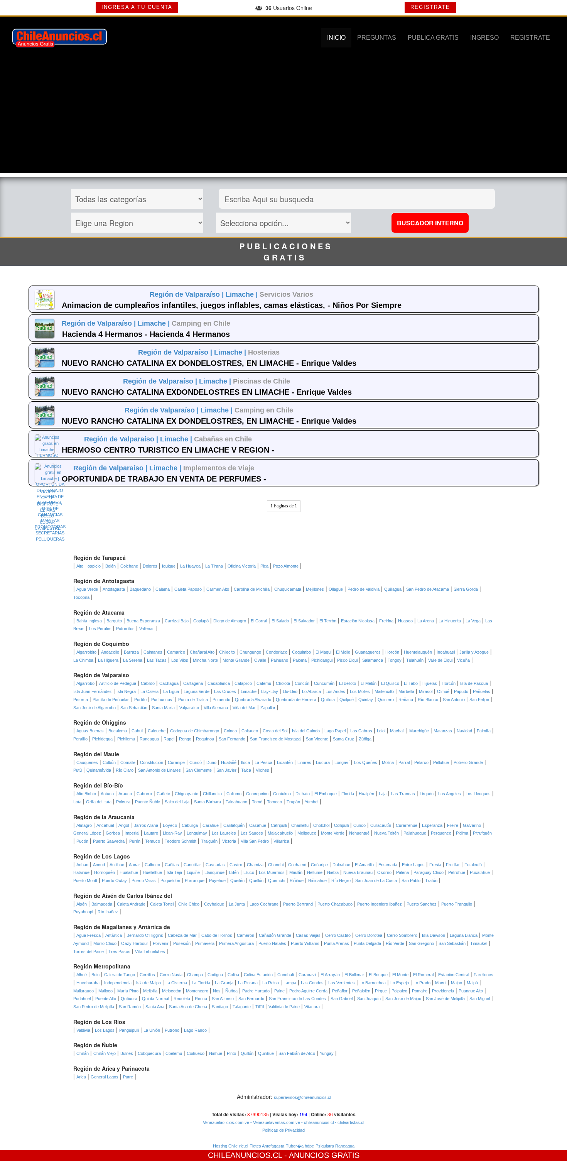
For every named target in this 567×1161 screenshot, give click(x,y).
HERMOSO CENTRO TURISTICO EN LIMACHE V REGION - (168, 450)
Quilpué (346, 699)
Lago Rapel (335, 730)
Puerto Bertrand (298, 904)
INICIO (336, 37)
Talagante (242, 1006)
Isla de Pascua (474, 683)
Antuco (107, 793)
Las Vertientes (341, 982)
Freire (452, 825)
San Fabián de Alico (296, 1053)
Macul (440, 982)
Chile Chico (188, 904)
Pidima (462, 833)
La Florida (201, 982)
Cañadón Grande (275, 935)
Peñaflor (340, 991)
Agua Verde (87, 589)
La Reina (270, 982)
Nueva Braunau (358, 872)
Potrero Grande (468, 762)
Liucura (323, 762)
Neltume (314, 872)
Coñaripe (319, 864)
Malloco (105, 991)
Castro (236, 864)
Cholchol (321, 825)
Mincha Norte (205, 660)
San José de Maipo (403, 998)
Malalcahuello (280, 833)
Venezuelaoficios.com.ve (226, 1122)
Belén (110, 566)
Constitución (151, 762)
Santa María (163, 707)
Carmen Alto (217, 589)
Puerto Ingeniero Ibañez (379, 904)
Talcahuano (236, 801)
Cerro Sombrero (402, 935)
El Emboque (325, 793)
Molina (388, 762)
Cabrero (144, 793)
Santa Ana (154, 1006)
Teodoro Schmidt (180, 841)
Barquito (114, 621)
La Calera (149, 691)
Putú (77, 770)
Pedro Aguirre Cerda (308, 991)
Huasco (405, 621)
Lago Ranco (195, 1030)
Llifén (234, 872)
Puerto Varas (144, 880)
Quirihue (266, 1053)
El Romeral (423, 974)
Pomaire (419, 991)
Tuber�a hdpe (300, 1146)
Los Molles (360, 691)
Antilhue (117, 864)
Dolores (150, 566)
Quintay (365, 699)
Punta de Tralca (193, 699)
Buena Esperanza (143, 621)
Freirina (386, 621)
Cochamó (297, 864)
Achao (82, 864)
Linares (304, 762)
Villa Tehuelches (150, 951)
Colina (233, 974)
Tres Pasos (119, 951)
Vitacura (312, 1006)
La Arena (425, 621)
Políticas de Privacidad (283, 1130)
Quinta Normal (155, 998)
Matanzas (443, 730)
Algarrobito (86, 652)
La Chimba (83, 660)
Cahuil (137, 730)
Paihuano (279, 660)
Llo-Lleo (290, 691)
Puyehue (217, 880)
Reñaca (405, 699)
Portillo (140, 699)
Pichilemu (126, 739)
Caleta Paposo (188, 589)
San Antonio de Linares (159, 770)
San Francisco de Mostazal (275, 739)
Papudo (461, 691)
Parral (404, 762)
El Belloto (347, 683)
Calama (162, 589)
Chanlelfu (300, 825)
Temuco (152, 841)
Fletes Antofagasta (267, 1146)
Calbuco (152, 864)
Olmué (443, 691)
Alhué (81, 974)
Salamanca (372, 660)
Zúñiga (365, 739)
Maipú (472, 982)
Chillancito (212, 793)
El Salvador (304, 621)
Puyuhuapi (83, 911)
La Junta (237, 904)
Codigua (215, 974)
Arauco (125, 793)
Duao (211, 762)
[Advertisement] (283, 119)
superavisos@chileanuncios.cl (302, 1097)
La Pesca (263, 762)
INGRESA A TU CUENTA (136, 7)
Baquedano (140, 589)
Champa (195, 974)
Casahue (257, 825)
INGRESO (484, 37)
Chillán (82, 1053)
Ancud (99, 864)
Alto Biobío (86, 793)
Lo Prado (421, 982)
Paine (279, 991)
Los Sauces (252, 833)
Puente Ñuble (147, 801)
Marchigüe (419, 730)
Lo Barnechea (372, 982)
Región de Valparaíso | (188, 294)
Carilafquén (234, 825)
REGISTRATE (430, 7)
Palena (402, 872)
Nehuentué (359, 833)
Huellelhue (152, 872)
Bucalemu (117, 730)
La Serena (132, 660)
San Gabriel (342, 998)
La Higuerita (450, 621)
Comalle (127, 762)
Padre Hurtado (256, 991)
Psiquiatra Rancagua (335, 1146)
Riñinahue (317, 880)
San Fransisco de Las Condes (297, 998)
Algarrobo (85, 683)
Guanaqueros (368, 652)
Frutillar (453, 864)
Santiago (220, 1006)
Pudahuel (82, 998)
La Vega (473, 621)
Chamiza (255, 864)
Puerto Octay (114, 880)
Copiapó (201, 621)
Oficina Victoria (242, 566)
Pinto (231, 1053)
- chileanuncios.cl (317, 1122)
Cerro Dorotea (368, 935)
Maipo (456, 982)
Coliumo (233, 793)
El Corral (259, 621)
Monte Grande (236, 660)
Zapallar (267, 707)
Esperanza (432, 825)
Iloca (245, 762)
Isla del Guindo (306, 730)
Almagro (84, 825)
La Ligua (171, 691)
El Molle (343, 652)
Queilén (237, 880)
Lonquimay (197, 833)
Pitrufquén (482, 833)
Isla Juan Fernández (92, 691)
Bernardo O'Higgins (145, 935)
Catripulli (279, 825)
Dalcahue (341, 864)
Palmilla (484, 730)
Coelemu (173, 1053)
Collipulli (341, 825)
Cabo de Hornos (216, 935)
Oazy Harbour (134, 943)
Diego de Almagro (229, 621)
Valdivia (83, 1030)
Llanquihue (214, 872)
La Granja (224, 982)
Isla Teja (174, 872)
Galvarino (472, 825)
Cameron (245, 935)
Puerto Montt (85, 880)
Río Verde (395, 943)
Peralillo (80, 739)
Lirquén (427, 793)
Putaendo (221, 699)
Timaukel (478, 943)
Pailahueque (414, 833)
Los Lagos (105, 1030)
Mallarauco (83, 991)
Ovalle (260, 660)
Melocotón (171, 991)
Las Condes (312, 982)
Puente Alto (105, 998)
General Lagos (104, 1077)
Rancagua (149, 739)
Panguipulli (129, 1030)
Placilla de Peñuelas (111, 699)
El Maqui (323, 652)
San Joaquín (369, 998)
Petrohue (456, 872)
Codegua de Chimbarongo (194, 730)
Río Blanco (428, 699)
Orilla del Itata (98, 801)
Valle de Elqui (440, 660)
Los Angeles (449, 793)
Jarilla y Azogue (474, 652)
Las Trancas (403, 793)
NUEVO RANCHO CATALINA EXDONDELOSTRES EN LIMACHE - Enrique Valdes (207, 392)
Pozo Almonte (286, 566)
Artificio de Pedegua (117, 683)
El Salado (280, 621)
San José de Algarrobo (94, 707)
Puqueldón (170, 880)
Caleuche (156, 730)
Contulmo (282, 793)
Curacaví (307, 974)
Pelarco (421, 762)
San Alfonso (223, 998)
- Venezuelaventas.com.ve (274, 1122)
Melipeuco (306, 833)
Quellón (256, 880)
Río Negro (341, 880)
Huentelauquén (418, 652)
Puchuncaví (162, 699)
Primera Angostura (236, 943)
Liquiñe (193, 872)
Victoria (229, 841)
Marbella (406, 691)
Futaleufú (473, 864)
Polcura (123, 801)
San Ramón (130, 1006)
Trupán (293, 801)
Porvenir (161, 943)
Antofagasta (114, 589)
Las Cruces (225, 691)
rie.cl (243, 1146)
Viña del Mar (244, 707)
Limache (248, 691)
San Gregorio (421, 943)
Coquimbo (301, 652)
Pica (264, 566)
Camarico (176, 652)
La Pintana (248, 982)
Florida (347, 793)
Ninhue (215, 1053)
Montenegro (197, 991)
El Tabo (411, 683)
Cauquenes (87, 762)
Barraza (131, 652)
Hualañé (228, 762)
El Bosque (378, 974)
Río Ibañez (108, 911)
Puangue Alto (471, 991)
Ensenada (387, 864)
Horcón (392, 652)
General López (87, 833)
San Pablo (411, 880)
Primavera (204, 943)
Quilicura (129, 998)
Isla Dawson (433, 935)
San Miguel (479, 998)
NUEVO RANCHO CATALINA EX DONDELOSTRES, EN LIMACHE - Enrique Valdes (209, 363)
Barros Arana (145, 825)
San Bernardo (251, 998)
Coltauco (249, 730)
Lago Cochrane (264, 904)
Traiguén (209, 841)
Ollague (336, 589)
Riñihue (297, 880)
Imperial (132, 833)
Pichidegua (102, 739)
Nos (217, 991)
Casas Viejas (308, 935)
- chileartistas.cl (349, 1122)
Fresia (435, 864)
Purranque (194, 880)
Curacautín (380, 825)
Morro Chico (104, 943)
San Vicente (317, 739)
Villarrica (281, 841)
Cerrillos (147, 974)
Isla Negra (126, 691)
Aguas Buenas (90, 730)
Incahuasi (446, 652)
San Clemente (199, 770)
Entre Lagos (413, 864)
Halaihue (81, 872)
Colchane (129, 566)
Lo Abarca (311, 691)
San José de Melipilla (445, 998)
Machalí (397, 730)
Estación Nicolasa (358, 621)
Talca (246, 770)
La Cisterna (176, 982)
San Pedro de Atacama (427, 589)
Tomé (257, 801)
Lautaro (151, 833)
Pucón (82, 841)
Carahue (210, 825)
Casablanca (219, 683)
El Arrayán (330, 974)
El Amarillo (364, 864)
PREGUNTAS (376, 37)
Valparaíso (189, 707)
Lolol (381, 730)
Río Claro (124, 770)
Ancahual (105, 825)
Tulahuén (415, 660)
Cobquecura (149, 1053)
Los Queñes (365, 762)
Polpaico (399, 991)
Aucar (134, 864)
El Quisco (390, 683)
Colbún (109, 762)
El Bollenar (354, 974)
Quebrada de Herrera (296, 699)
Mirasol (425, 691)
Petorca (80, 699)
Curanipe (176, 762)
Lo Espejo (399, 982)
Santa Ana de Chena (188, 1006)
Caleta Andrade (131, 904)
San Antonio (454, 699)
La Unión (151, 1030)
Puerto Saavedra (109, 841)
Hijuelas (429, 683)
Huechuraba (88, 982)
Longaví (341, 762)
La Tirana (214, 566)
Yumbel (311, 801)
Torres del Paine (88, 951)
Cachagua (169, 683)
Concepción (257, 793)
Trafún (431, 880)
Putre (128, 1077)
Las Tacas (157, 660)
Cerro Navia (171, 974)
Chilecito (227, 652)
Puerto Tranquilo (456, 904)
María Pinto (127, 991)
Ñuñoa (231, 991)
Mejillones (315, 589)
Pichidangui (321, 660)
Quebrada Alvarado (253, 699)
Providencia (443, 991)
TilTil (259, 1006)
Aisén (81, 904)
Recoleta (182, 998)
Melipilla (150, 991)
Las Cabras (361, 730)
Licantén (285, 762)
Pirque (381, 991)
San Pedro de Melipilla (93, 1006)
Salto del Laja (177, 801)
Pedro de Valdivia (364, 589)
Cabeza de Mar (182, 935)
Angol (123, 825)
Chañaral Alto (202, 652)
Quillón (247, 1053)
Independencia (118, 982)
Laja (382, 793)
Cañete (163, 793)
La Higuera (108, 660)
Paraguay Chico (428, 872)
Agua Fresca (88, 935)
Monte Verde (332, 833)
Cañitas (172, 864)
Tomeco (274, 801)
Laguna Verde (196, 691)
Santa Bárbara (207, 801)
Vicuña (463, 660)
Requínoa (205, 739)
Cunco (359, 825)
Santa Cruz (343, 739)
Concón (302, 683)
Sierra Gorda (466, 589)
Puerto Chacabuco (335, 904)
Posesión (182, 943)
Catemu (263, 683)
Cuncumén (324, 683)
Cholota (283, 683)
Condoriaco (276, 652)
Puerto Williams (305, 943)
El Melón (368, 683)
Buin (95, 974)
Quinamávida (98, 770)
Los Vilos (179, 660)
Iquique (169, 566)
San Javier (226, 770)
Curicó (195, 762)
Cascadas (215, 864)
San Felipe (479, 699)
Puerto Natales (272, 943)
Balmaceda (101, 904)
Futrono (172, 1030)
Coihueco (195, 1053)
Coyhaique (214, 904)
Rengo (185, 739)
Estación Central (453, 974)
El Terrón (327, 621)
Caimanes (152, 652)
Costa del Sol (275, 730)
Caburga (190, 825)
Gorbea (113, 833)
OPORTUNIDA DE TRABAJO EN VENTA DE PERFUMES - (164, 479)
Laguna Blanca (464, 935)
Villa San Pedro (255, 841)
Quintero (386, 699)
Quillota (328, 699)
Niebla (333, 872)
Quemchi (276, 880)
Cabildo (148, 683)
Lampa (290, 982)
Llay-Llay (269, 691)
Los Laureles (224, 833)
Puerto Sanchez (422, 904)
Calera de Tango (119, 974)
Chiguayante (186, 793)
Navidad (464, 730)
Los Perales (100, 628)
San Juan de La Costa (376, 880)
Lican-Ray (172, 833)
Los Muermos (272, 872)
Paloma (300, 660)
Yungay (327, 1053)
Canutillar (192, 864)
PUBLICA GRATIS (433, 37)
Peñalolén (361, 991)
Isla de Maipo (148, 982)
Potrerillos (125, 628)
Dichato (302, 793)
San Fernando (232, 739)
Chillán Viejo (104, 1053)
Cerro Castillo (338, 935)
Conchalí (285, 974)
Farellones (483, 974)
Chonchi (276, 864)
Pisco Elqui (347, 660)
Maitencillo (384, 691)
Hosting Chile (225, 1146)
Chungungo (250, 652)
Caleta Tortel (162, 904)
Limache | (243, 294)
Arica (81, 1077)
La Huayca (190, 566)
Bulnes (126, 1053)
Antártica (113, 935)
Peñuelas (481, 691)
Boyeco (170, 825)
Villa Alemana (216, 707)
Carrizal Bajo (177, 621)
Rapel (169, 739)
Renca (201, 998)
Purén (134, 841)
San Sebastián (133, 707)
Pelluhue (441, 762)
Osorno (384, 872)
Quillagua (393, 589)
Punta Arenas (336, 943)
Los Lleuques (478, 793)
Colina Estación (258, 974)
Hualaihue (129, 872)
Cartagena (193, 683)
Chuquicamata (287, 589)
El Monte (400, 974)
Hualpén (366, 793)
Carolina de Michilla (252, 589)
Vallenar (146, 628)
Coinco (230, 730)
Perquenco (441, 833)
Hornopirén (104, 872)
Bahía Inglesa (89, 621)
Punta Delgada (367, 943)
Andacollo (110, 652)
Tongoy (395, 660)
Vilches (262, 770)
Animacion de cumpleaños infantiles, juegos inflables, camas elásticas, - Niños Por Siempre (232, 305)
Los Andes (335, 691)
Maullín (295, 872)
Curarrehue (406, 825)
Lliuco (248, 872)
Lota (77, 801)
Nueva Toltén (386, 833)
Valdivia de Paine (284, 1006)
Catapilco (243, 683)
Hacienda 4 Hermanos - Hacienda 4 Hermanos (146, 334)
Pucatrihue (480, 872)
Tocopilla (81, 597)
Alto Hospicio (88, 566)
